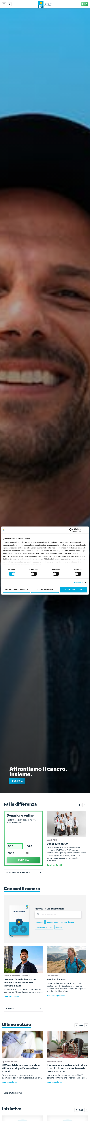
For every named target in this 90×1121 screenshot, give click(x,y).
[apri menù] (4, 4)
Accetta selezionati (45, 590)
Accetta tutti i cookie (73, 590)
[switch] (34, 574)
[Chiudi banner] (86, 530)
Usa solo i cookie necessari (16, 590)
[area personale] (9, 4)
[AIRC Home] (45, 4)
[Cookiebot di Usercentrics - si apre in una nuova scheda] (71, 530)
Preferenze (78, 583)
